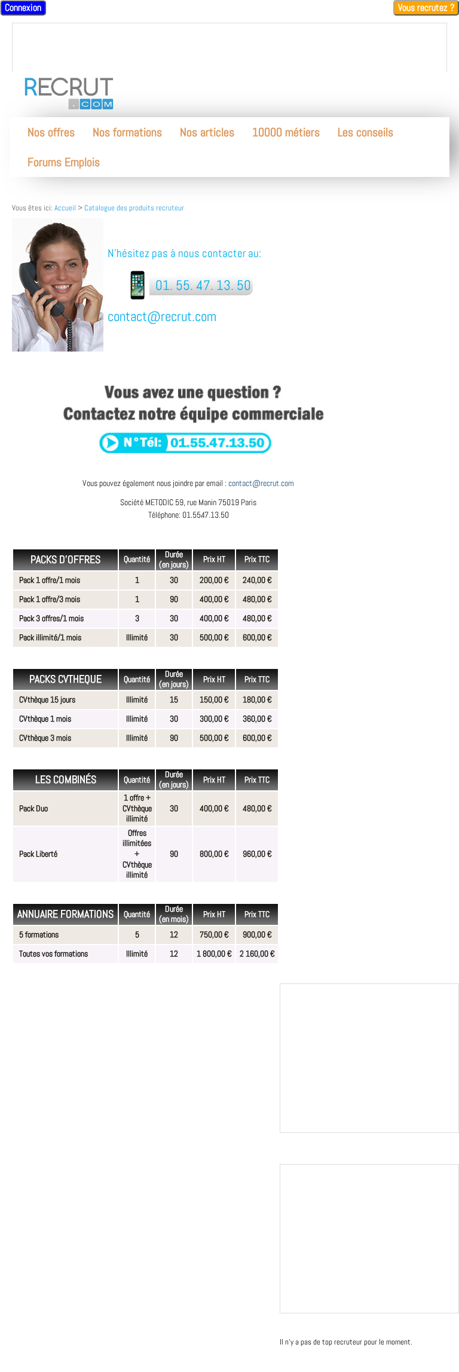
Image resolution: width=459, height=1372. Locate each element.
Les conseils (365, 132)
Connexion (23, 7)
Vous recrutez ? (426, 7)
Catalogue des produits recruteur (134, 208)
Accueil (65, 208)
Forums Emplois (63, 162)
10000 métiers (286, 132)
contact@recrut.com (261, 483)
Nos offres (51, 132)
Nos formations (127, 132)
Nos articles (207, 132)
